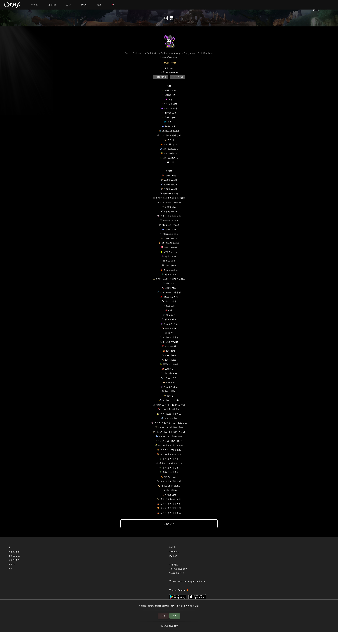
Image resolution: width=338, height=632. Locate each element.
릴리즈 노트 (14, 555)
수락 (175, 616)
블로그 (11, 564)
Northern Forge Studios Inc (192, 581)
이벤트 (34, 4)
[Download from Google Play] (178, 597)
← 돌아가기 (169, 523)
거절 (163, 616)
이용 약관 (173, 564)
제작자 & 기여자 (177, 573)
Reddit (172, 547)
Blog (84, 4)
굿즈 (99, 4)
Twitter (173, 555)
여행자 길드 (14, 560)
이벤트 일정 (14, 551)
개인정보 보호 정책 (169, 625)
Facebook (174, 551)
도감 (68, 4)
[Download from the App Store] (198, 597)
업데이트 (52, 4)
